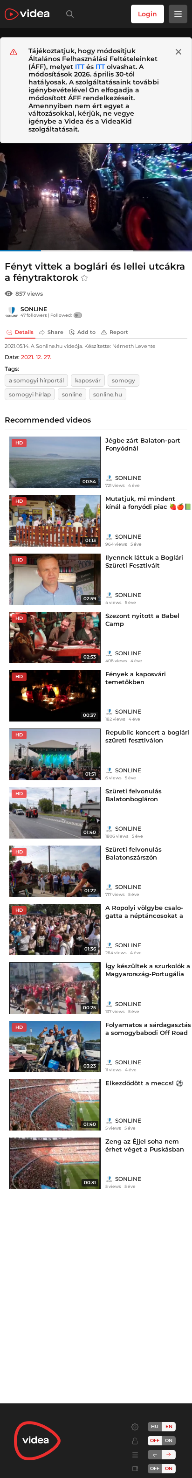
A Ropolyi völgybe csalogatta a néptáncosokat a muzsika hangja (144, 915)
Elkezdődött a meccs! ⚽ (144, 1083)
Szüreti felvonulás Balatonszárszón (133, 853)
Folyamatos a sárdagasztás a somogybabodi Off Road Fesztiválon (148, 1032)
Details (24, 332)
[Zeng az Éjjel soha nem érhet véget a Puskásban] (55, 1163)
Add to (86, 332)
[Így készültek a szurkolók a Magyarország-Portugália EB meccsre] (55, 987)
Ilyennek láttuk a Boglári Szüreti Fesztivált (144, 561)
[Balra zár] (155, 1454)
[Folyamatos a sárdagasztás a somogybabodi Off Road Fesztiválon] (55, 1046)
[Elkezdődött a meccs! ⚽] (55, 1105)
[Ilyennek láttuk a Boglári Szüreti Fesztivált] (55, 579)
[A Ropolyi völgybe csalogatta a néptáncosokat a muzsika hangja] (55, 929)
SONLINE (34, 308)
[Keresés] (68, 14)
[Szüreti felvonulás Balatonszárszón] (55, 871)
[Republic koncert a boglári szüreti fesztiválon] (55, 754)
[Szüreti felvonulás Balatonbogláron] (55, 813)
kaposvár (88, 380)
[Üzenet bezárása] (178, 52)
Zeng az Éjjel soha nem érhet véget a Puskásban (144, 1145)
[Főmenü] (178, 14)
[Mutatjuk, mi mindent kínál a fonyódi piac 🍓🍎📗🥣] (55, 520)
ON (168, 1440)
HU (154, 1426)
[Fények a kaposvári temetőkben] (55, 696)
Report (119, 332)
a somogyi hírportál (36, 380)
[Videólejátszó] (96, 197)
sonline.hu (107, 394)
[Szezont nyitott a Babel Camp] (55, 637)
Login (147, 14)
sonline (72, 394)
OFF (154, 1468)
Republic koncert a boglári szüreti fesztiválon (147, 736)
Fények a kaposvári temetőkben (135, 678)
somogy (123, 380)
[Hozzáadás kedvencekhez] (84, 278)
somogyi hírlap (30, 394)
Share (55, 332)
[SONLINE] (12, 312)
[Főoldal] (27, 14)
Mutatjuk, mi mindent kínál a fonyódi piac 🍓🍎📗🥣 (148, 506)
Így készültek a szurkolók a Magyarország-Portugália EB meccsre (147, 973)
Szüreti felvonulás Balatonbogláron (133, 795)
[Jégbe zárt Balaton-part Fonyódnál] (55, 462)
